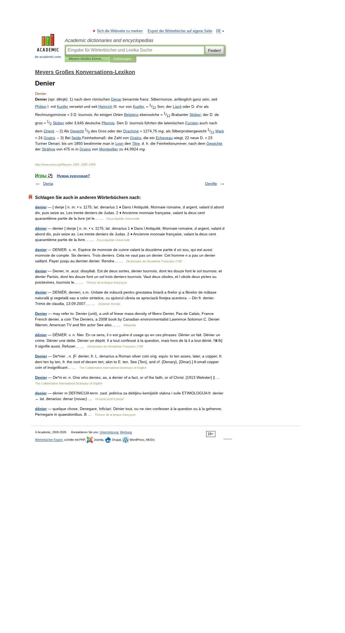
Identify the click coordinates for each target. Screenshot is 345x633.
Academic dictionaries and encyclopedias (109, 40)
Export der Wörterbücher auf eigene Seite (180, 31)
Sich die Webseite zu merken (120, 31)
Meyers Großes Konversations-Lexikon (87, 59)
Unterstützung (109, 432)
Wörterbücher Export (49, 439)
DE (218, 31)
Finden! (214, 50)
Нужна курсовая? (73, 176)
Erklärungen (122, 59)
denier (41, 207)
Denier (41, 313)
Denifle (211, 183)
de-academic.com (48, 57)
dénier (41, 228)
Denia (48, 183)
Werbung (126, 432)
